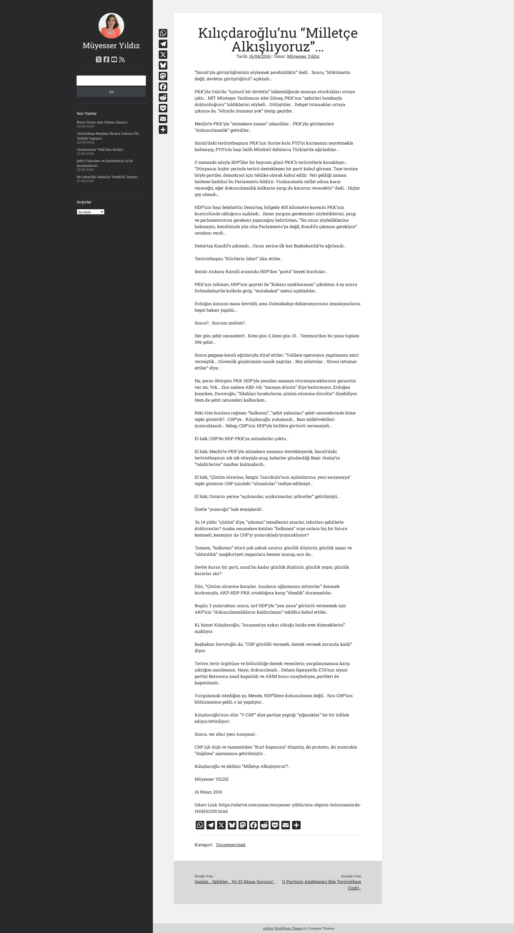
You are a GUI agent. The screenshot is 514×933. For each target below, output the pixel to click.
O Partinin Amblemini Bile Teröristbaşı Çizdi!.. (321, 885)
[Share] (163, 129)
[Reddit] (163, 97)
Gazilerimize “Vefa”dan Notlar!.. (100, 149)
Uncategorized (230, 844)
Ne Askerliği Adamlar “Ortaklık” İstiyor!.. (108, 177)
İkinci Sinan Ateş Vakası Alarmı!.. (103, 122)
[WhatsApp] (163, 33)
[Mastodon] (163, 76)
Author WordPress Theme (283, 928)
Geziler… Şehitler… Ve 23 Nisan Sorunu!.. (235, 881)
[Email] (163, 119)
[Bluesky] (163, 65)
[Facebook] (163, 86)
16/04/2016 (259, 56)
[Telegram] (163, 44)
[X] (163, 54)
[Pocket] (163, 108)
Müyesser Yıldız (111, 45)
